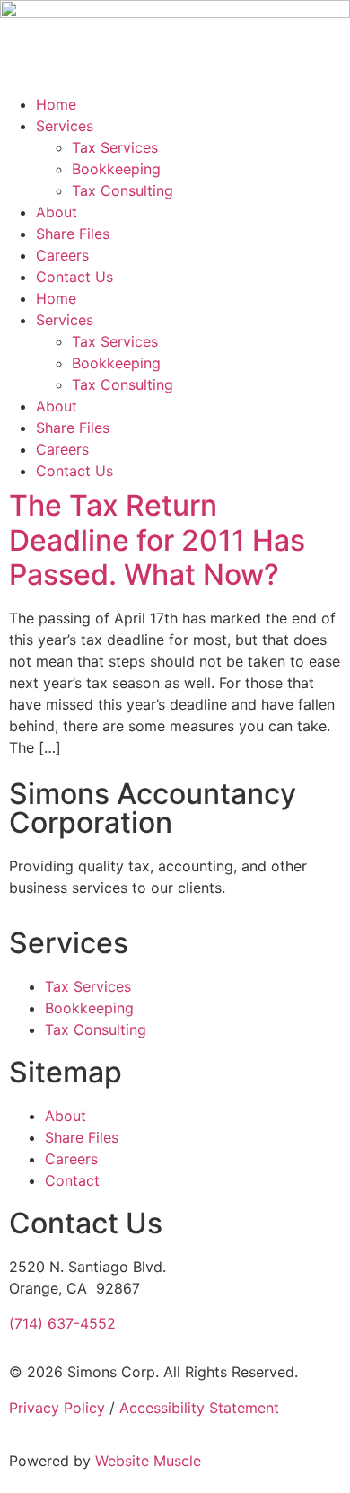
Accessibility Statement (199, 1408)
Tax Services (115, 147)
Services (64, 126)
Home (56, 104)
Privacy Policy (57, 1408)
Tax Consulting (122, 190)
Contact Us (74, 277)
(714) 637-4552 (62, 1323)
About (56, 212)
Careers (62, 255)
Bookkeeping (116, 169)
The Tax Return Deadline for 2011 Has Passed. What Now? (157, 540)
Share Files (72, 234)
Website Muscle (148, 1461)
